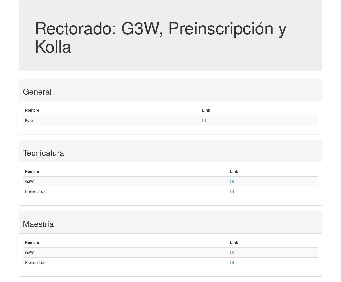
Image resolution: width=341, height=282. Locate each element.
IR (204, 120)
